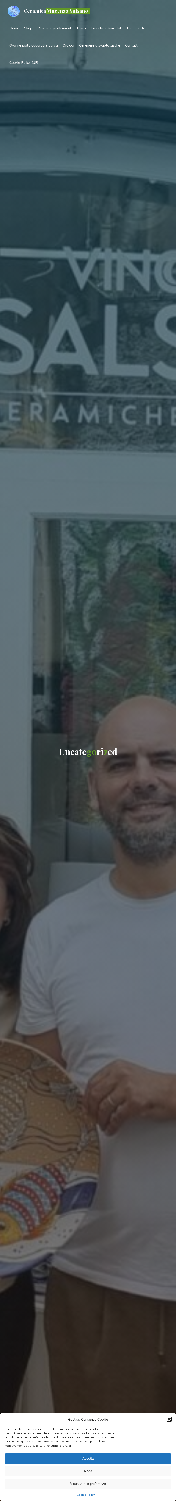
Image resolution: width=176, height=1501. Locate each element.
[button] (169, 1419)
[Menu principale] (165, 11)
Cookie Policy (86, 1494)
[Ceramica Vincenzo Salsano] (14, 11)
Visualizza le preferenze (88, 1484)
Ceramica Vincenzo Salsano (56, 11)
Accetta (88, 1458)
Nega (88, 1471)
